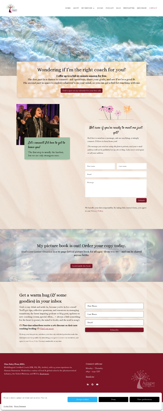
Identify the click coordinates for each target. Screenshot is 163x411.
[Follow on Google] (92, 384)
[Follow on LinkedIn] (88, 384)
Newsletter (128, 8)
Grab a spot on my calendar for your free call (82, 90)
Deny (113, 399)
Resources (142, 8)
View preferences (144, 399)
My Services (87, 8)
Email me (90, 376)
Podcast (110, 8)
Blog (118, 8)
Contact (153, 8)
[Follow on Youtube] (97, 384)
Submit (141, 200)
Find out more (47, 328)
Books (100, 8)
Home (67, 8)
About (76, 8)
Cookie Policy (8, 406)
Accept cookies (82, 399)
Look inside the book (81, 266)
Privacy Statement (20, 406)
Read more (44, 373)
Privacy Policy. (97, 211)
